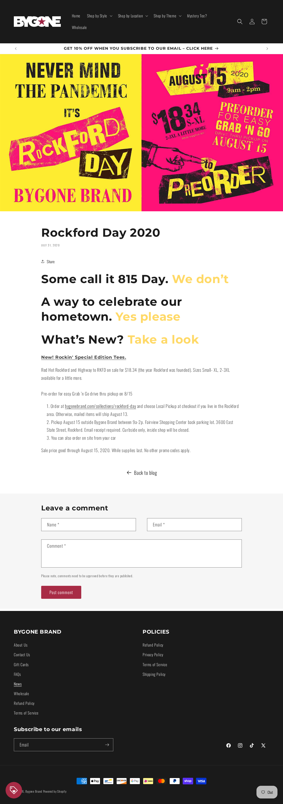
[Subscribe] (107, 744)
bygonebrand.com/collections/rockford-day (100, 406)
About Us (21, 645)
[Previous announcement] (16, 48)
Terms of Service (26, 713)
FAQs (17, 674)
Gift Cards (21, 664)
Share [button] (51, 261)
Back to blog (145, 472)
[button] (99, 16)
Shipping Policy (154, 674)
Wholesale (21, 693)
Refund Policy (24, 703)
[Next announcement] (267, 48)
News (18, 684)
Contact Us (22, 654)
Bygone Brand (33, 791)
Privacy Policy (153, 654)
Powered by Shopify (55, 791)
